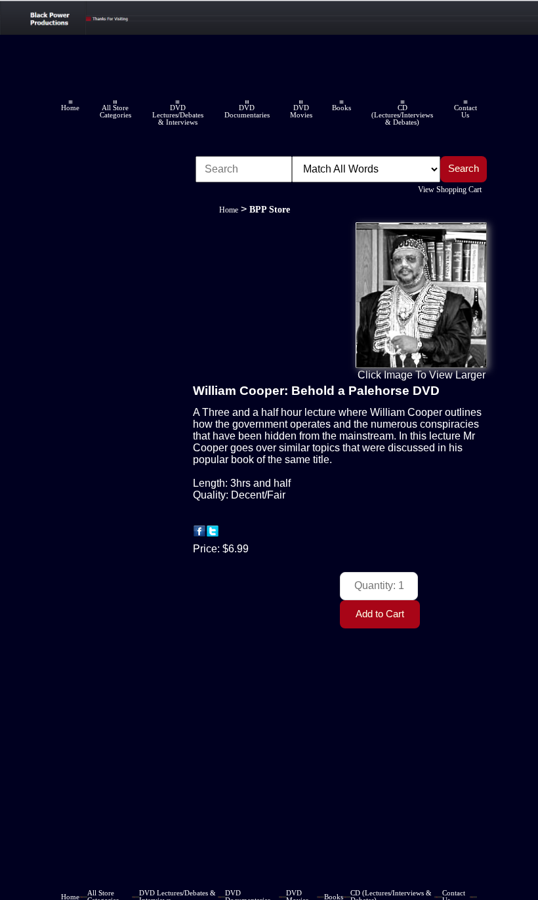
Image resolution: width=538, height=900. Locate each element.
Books (341, 108)
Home (70, 108)
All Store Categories (115, 111)
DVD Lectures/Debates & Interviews (177, 115)
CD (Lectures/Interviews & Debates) (402, 115)
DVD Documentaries (247, 111)
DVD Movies (301, 111)
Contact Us (465, 111)
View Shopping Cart (450, 189)
